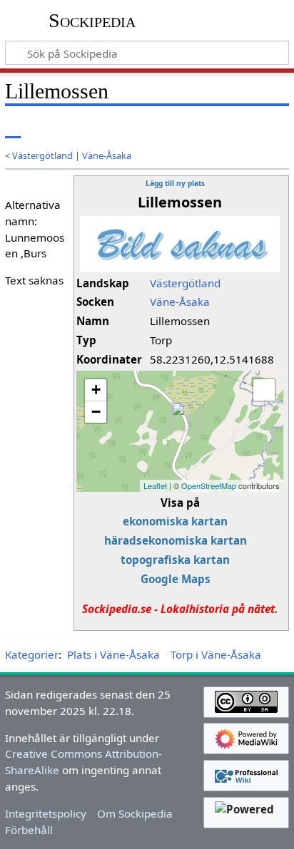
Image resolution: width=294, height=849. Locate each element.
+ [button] (96, 389)
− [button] (96, 412)
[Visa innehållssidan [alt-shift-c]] (13, 128)
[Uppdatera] (245, 128)
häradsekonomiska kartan (175, 540)
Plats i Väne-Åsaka (113, 654)
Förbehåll (29, 830)
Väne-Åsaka (106, 155)
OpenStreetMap (208, 485)
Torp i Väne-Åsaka (216, 654)
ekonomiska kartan (175, 521)
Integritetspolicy (45, 813)
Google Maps (176, 579)
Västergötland (42, 155)
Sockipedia (92, 21)
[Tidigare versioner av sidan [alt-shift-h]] (219, 128)
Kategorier (32, 654)
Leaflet (155, 485)
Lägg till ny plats (175, 183)
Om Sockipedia (135, 813)
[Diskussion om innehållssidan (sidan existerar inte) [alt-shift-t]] (45, 128)
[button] (264, 390)
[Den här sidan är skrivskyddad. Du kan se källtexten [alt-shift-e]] (193, 128)
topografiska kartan (175, 559)
